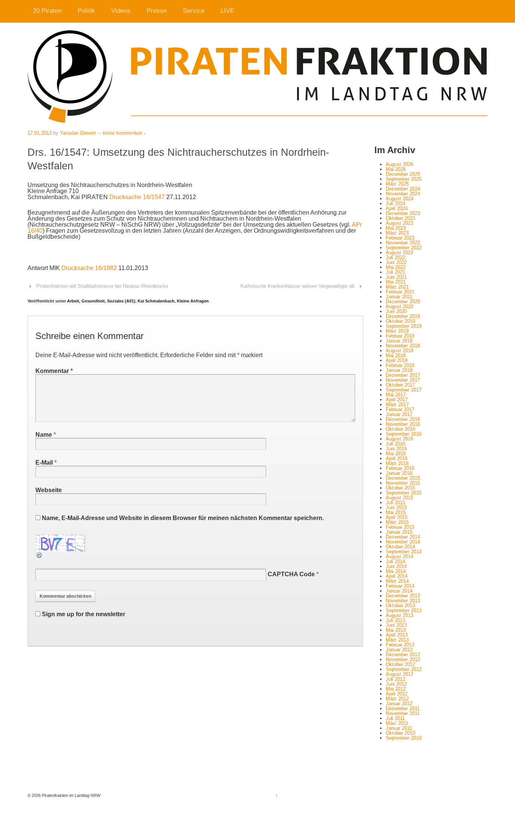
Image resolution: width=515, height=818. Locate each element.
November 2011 (403, 713)
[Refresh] (39, 555)
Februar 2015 (400, 527)
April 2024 (397, 208)
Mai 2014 (396, 571)
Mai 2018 (396, 355)
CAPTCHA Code (291, 574)
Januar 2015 (399, 532)
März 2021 (397, 287)
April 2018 (397, 360)
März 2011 (397, 723)
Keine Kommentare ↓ (124, 133)
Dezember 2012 (403, 654)
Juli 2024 (395, 203)
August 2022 (399, 252)
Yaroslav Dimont (78, 133)
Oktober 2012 (400, 664)
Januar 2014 (399, 591)
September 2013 (404, 610)
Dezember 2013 (403, 596)
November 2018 (403, 345)
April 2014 (397, 576)
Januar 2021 (399, 296)
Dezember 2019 (403, 316)
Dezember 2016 (403, 419)
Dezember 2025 (403, 174)
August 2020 (399, 306)
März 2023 (397, 233)
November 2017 (403, 380)
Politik (86, 10)
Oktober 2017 (400, 385)
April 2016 (397, 458)
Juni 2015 (396, 507)
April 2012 (397, 694)
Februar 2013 (400, 645)
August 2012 (399, 674)
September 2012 (404, 669)
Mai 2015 (396, 512)
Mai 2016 (396, 453)
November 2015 (403, 483)
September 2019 (404, 326)
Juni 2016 (396, 448)
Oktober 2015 (400, 488)
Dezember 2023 (403, 213)
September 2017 (404, 390)
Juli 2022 (395, 257)
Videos (120, 10)
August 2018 (399, 350)
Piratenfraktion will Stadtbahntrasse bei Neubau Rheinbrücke (102, 286)
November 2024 (403, 193)
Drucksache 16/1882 (89, 268)
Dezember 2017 (403, 375)
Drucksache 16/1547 (137, 197)
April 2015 (397, 517)
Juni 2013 (396, 625)
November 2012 (403, 659)
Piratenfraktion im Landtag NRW (70, 795)
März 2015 (397, 522)
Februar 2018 (400, 365)
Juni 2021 (396, 277)
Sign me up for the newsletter (82, 614)
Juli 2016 (395, 444)
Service (193, 10)
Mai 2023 (396, 228)
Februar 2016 (400, 468)
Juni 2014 (396, 566)
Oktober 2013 (400, 605)
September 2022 (404, 247)
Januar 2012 (399, 703)
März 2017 (397, 404)
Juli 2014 (395, 561)
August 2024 (399, 198)
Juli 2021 (395, 272)
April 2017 (397, 399)
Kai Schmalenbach (156, 301)
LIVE (227, 10)
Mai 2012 (396, 689)
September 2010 (404, 738)
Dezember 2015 (403, 478)
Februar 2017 (400, 409)
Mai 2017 (396, 394)
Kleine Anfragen (193, 301)
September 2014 (404, 551)
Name (43, 434)
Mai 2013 (396, 630)
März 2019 (397, 331)
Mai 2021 (396, 282)
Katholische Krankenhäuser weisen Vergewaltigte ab (297, 286)
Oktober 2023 (400, 218)
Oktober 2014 (400, 546)
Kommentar (54, 371)
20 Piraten (47, 10)
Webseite (48, 490)
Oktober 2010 (400, 733)
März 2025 (397, 184)
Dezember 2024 (403, 189)
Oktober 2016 (400, 429)
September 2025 (404, 179)
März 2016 (397, 463)
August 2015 (399, 497)
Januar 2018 (399, 370)
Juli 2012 (395, 679)
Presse (157, 10)
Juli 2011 (395, 718)
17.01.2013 (40, 133)
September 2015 (404, 493)
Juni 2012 (396, 684)
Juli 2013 (395, 620)
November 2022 (403, 243)
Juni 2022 (396, 262)
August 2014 (399, 556)
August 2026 (399, 164)
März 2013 (397, 640)
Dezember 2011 (403, 708)
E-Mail (44, 462)
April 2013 (397, 635)
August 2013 (399, 615)
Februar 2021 (400, 292)
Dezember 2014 (403, 537)
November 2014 (403, 542)
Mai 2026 (396, 169)
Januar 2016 (399, 473)
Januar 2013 (399, 649)
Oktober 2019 (400, 321)
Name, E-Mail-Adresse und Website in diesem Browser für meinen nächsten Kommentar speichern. (183, 518)
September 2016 (404, 434)
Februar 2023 (400, 238)
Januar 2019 (399, 341)
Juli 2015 (395, 502)
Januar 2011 (399, 728)
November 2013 (403, 600)
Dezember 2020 (403, 301)
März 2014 (397, 581)
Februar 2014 (400, 586)
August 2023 (399, 223)
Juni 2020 (396, 311)
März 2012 (397, 698)
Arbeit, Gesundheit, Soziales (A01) (101, 301)
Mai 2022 (396, 267)
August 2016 (399, 439)
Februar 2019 (400, 336)
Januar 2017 (399, 414)
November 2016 (403, 424)
